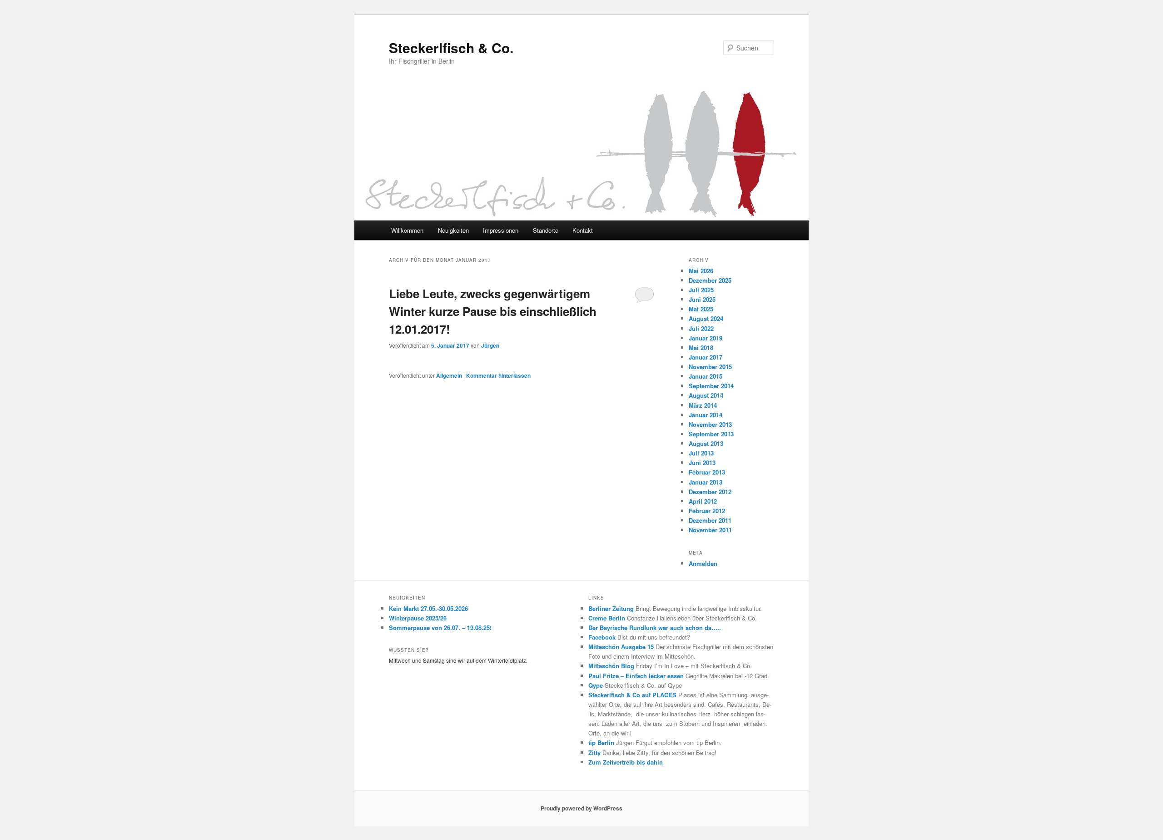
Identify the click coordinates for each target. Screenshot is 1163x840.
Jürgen (490, 345)
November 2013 (710, 424)
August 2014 (706, 395)
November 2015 (710, 366)
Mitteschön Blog (611, 665)
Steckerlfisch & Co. (451, 47)
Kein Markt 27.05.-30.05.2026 (428, 608)
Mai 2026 (701, 270)
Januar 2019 (705, 338)
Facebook (602, 637)
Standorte (545, 230)
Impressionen (500, 230)
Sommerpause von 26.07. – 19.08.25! (440, 627)
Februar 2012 (707, 510)
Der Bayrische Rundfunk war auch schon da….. (654, 627)
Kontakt (582, 230)
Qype (595, 685)
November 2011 (710, 529)
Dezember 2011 (710, 520)
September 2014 (711, 385)
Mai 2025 (701, 309)
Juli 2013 (701, 453)
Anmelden (703, 563)
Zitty (594, 752)
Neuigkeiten (453, 230)
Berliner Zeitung (611, 608)
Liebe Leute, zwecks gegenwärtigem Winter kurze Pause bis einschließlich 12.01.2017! (492, 311)
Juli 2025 (701, 289)
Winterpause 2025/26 (418, 618)
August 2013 (706, 443)
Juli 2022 (701, 328)
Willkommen (407, 230)
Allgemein (449, 375)
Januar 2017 (705, 357)
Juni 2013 (702, 462)
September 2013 (711, 434)
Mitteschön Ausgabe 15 (621, 646)
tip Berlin (601, 742)
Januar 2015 (705, 376)
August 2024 (706, 318)
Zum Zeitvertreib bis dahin (625, 762)
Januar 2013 (705, 482)
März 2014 (703, 405)
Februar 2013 (707, 472)
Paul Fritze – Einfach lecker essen (636, 675)
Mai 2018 (701, 347)
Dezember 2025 (710, 280)
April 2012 (703, 501)
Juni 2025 (702, 299)
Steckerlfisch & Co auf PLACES (632, 694)
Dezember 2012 (710, 491)
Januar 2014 (705, 414)
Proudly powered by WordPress (581, 808)
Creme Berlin (606, 618)
